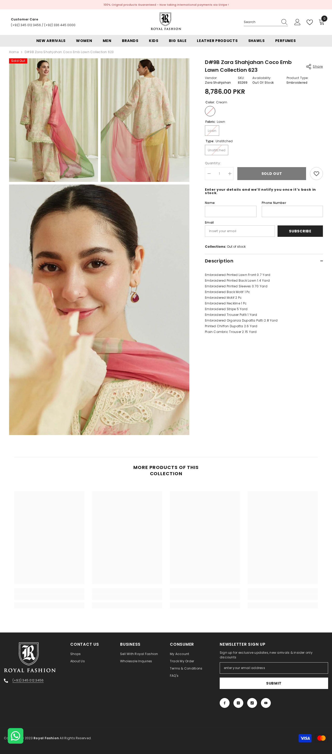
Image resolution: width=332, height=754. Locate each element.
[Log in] (297, 22)
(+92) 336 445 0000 (59, 25)
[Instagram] (238, 703)
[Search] (266, 22)
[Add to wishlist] (316, 173)
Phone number (274, 203)
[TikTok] (252, 703)
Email (209, 222)
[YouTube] (266, 703)
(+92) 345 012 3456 (26, 25)
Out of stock (236, 246)
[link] (49, 597)
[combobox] (261, 22)
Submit (274, 683)
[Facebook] (225, 703)
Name (210, 203)
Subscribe (300, 231)
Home (14, 52)
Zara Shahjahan (218, 82)
